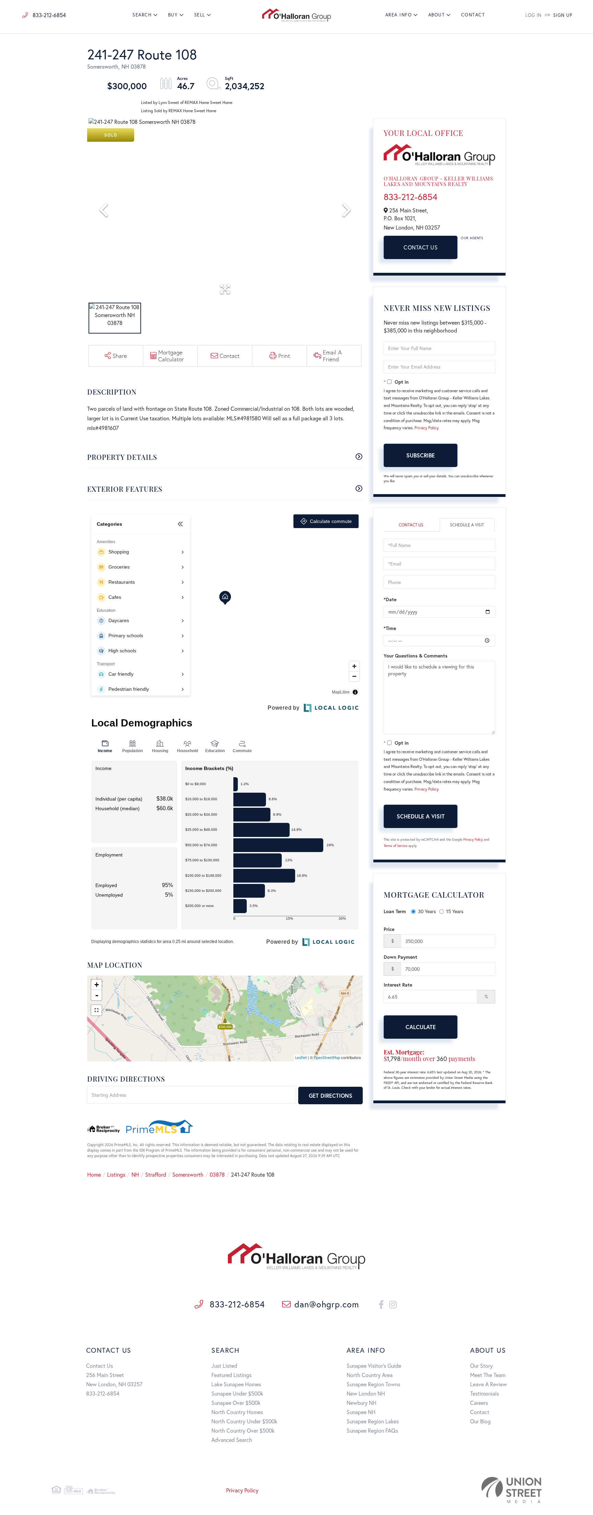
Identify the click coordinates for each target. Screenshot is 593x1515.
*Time (390, 628)
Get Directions (330, 1095)
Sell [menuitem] (199, 15)
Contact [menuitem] (473, 15)
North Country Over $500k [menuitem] (243, 1430)
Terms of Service (395, 845)
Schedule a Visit (467, 524)
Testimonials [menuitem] (484, 1393)
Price (389, 929)
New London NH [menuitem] (366, 1393)
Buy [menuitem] (173, 15)
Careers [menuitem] (479, 1402)
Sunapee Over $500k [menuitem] (235, 1402)
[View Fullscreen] (96, 1010)
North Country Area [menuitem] (370, 1374)
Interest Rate (398, 984)
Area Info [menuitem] (398, 15)
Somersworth (188, 1174)
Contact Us (421, 247)
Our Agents (472, 238)
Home (94, 1174)
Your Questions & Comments (415, 655)
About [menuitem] (436, 15)
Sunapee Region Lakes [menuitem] (373, 1421)
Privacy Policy (426, 427)
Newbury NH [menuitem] (361, 1402)
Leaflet (301, 1057)
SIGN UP (562, 15)
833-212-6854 (48, 15)
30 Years (427, 911)
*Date (390, 599)
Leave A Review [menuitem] (488, 1384)
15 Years (454, 911)
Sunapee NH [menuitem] (361, 1411)
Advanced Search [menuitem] (231, 1439)
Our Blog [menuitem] (480, 1421)
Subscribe (420, 455)
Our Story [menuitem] (481, 1365)
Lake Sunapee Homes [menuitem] (236, 1384)
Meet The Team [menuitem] (487, 1374)
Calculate (421, 1026)
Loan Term (395, 911)
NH (135, 1174)
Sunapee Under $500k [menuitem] (237, 1393)
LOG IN (533, 15)
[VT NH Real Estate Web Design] (463, 1490)
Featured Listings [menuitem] (231, 1374)
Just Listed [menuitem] (224, 1365)
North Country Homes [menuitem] (237, 1411)
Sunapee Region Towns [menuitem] (373, 1384)
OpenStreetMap (327, 1057)
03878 (217, 1174)
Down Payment (400, 957)
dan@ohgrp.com (326, 1304)
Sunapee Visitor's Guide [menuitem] (374, 1365)
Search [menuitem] (142, 15)
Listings (116, 1174)
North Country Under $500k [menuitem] (244, 1421)
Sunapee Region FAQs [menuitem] (372, 1430)
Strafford (155, 1174)
